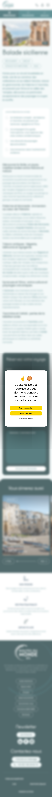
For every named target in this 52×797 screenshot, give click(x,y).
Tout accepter (26, 408)
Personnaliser (26, 418)
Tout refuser (26, 413)
